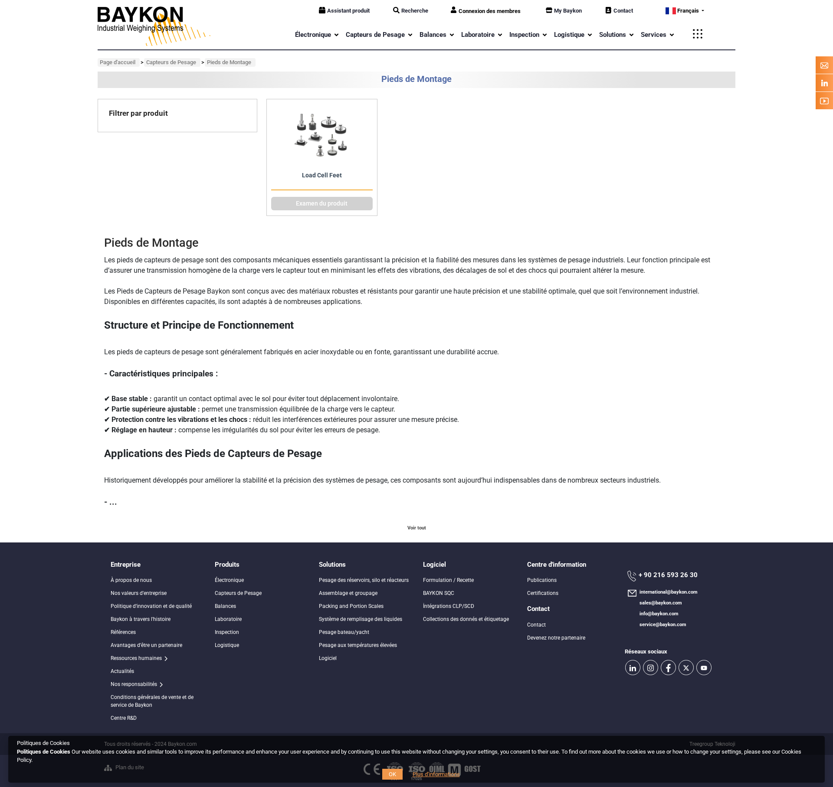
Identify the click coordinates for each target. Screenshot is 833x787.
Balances (225, 606)
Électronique (229, 580)
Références (123, 632)
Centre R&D (124, 718)
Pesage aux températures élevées (358, 645)
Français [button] (688, 10)
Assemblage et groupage (348, 593)
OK (392, 774)
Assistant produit (348, 10)
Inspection (227, 632)
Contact (623, 10)
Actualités (122, 671)
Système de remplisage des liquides (360, 619)
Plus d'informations (436, 774)
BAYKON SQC (438, 593)
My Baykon (568, 10)
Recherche (414, 10)
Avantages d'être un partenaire (146, 645)
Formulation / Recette (448, 580)
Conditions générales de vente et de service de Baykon (152, 701)
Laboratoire (228, 619)
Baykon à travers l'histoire (141, 619)
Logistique (227, 645)
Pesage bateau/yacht (344, 632)
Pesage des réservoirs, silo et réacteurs (364, 580)
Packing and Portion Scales (351, 606)
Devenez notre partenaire (556, 638)
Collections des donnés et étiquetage (466, 619)
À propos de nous (131, 580)
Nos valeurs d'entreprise (139, 593)
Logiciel (328, 658)
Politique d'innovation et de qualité (151, 606)
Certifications (542, 593)
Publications (542, 580)
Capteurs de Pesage (238, 593)
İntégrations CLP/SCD (448, 606)
